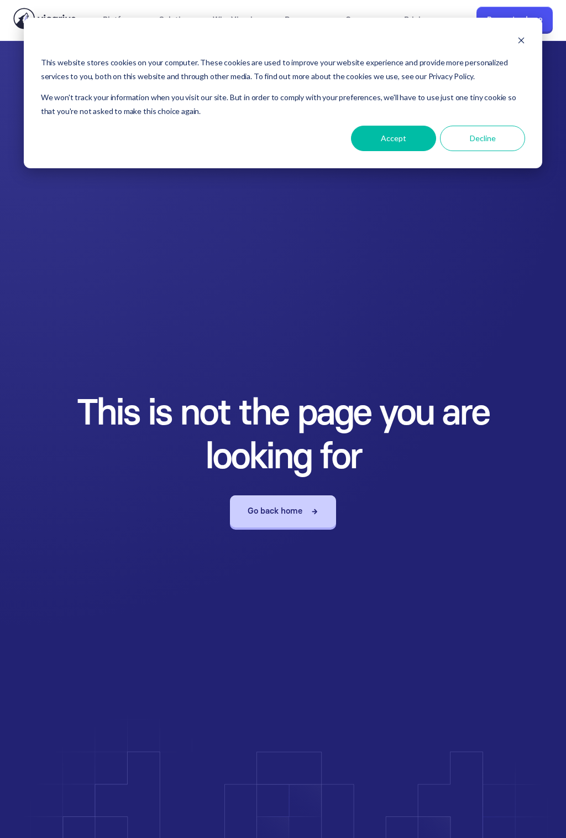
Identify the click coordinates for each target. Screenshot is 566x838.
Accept (393, 138)
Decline (483, 138)
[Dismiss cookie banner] (521, 42)
